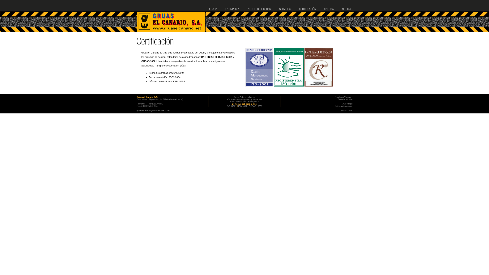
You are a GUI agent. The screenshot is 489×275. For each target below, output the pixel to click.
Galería (329, 9)
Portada (212, 9)
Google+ (348, 97)
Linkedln (348, 99)
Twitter (341, 99)
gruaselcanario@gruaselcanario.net (153, 110)
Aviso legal (347, 104)
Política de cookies (343, 106)
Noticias (347, 9)
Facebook (339, 97)
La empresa (232, 9)
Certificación (307, 9)
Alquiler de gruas (259, 9)
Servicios (285, 9)
